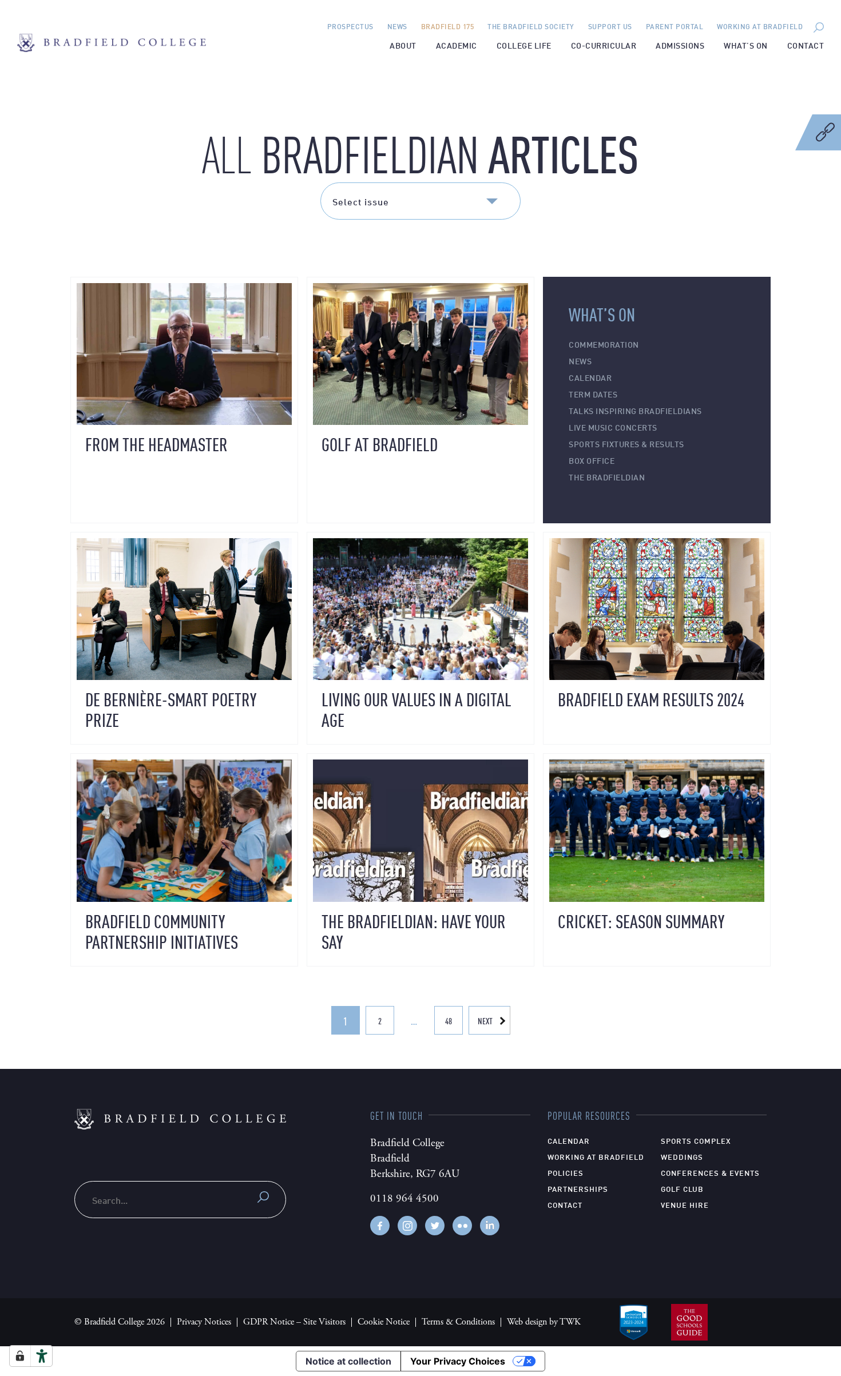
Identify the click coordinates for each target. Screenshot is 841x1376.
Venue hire (685, 1204)
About (403, 44)
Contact (805, 44)
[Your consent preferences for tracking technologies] (20, 1356)
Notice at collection (348, 1361)
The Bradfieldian (607, 476)
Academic (456, 44)
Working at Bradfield (760, 26)
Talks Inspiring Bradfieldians (635, 410)
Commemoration (604, 344)
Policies (566, 1172)
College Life (524, 44)
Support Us (610, 26)
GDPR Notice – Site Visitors (294, 1322)
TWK (570, 1322)
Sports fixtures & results (626, 443)
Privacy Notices (204, 1322)
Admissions (680, 44)
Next (485, 1021)
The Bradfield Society (530, 26)
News (397, 26)
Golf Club (682, 1188)
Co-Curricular (604, 44)
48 (448, 1021)
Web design (527, 1322)
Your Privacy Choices (457, 1361)
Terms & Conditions (458, 1322)
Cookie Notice (384, 1322)
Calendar (590, 377)
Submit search (263, 1197)
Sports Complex (696, 1140)
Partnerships (578, 1188)
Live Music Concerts (613, 426)
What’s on (746, 44)
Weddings (682, 1156)
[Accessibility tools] (42, 1356)
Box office (591, 460)
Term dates (593, 393)
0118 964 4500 (404, 1199)
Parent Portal (675, 26)
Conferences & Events (710, 1172)
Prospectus (350, 26)
